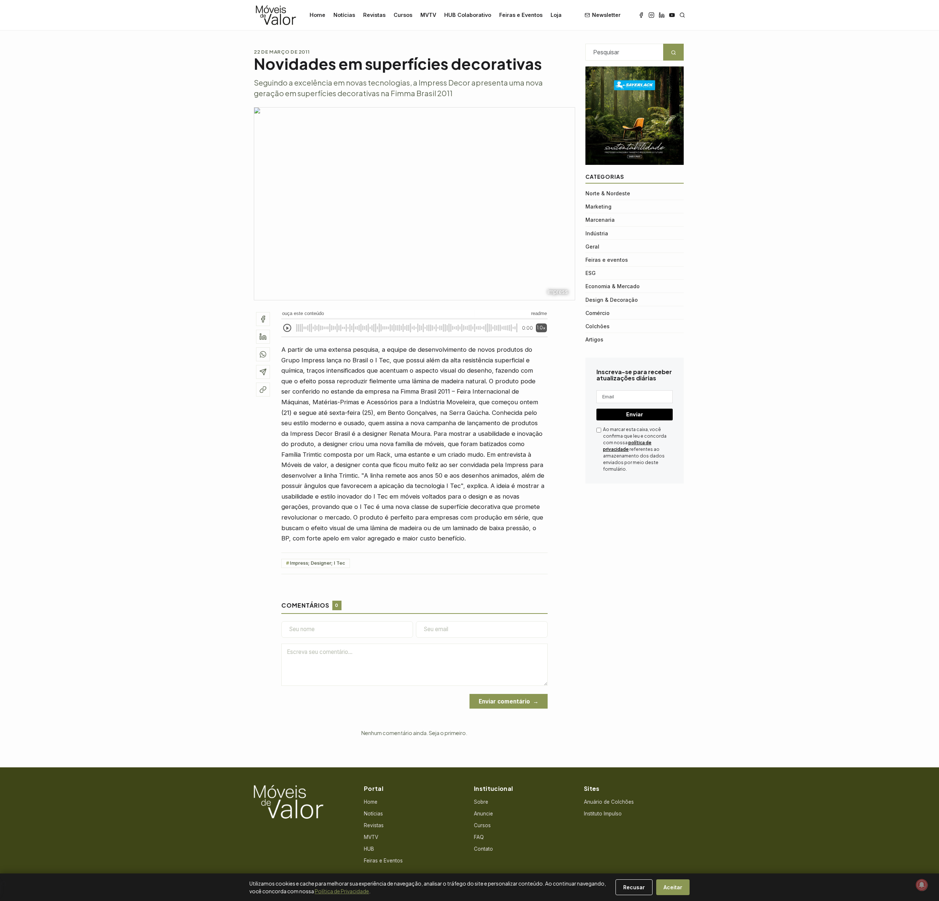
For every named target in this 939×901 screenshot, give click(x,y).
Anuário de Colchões (609, 802)
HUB (369, 849)
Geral (592, 246)
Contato (483, 849)
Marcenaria (600, 220)
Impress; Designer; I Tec (317, 563)
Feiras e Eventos (520, 15)
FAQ (479, 837)
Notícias (344, 15)
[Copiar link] (263, 390)
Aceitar (673, 887)
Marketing (598, 206)
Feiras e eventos (606, 260)
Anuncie (483, 814)
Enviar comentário (504, 701)
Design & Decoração (611, 299)
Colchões (597, 326)
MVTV (428, 15)
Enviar (634, 414)
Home (317, 15)
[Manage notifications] (922, 885)
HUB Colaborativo (467, 15)
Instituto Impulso (603, 814)
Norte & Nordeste (607, 193)
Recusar (634, 887)
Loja (556, 15)
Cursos (403, 15)
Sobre (481, 802)
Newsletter (606, 15)
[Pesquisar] (682, 15)
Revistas (374, 15)
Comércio (597, 313)
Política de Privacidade (342, 891)
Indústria (596, 233)
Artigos (594, 339)
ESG (590, 273)
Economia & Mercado (612, 286)
